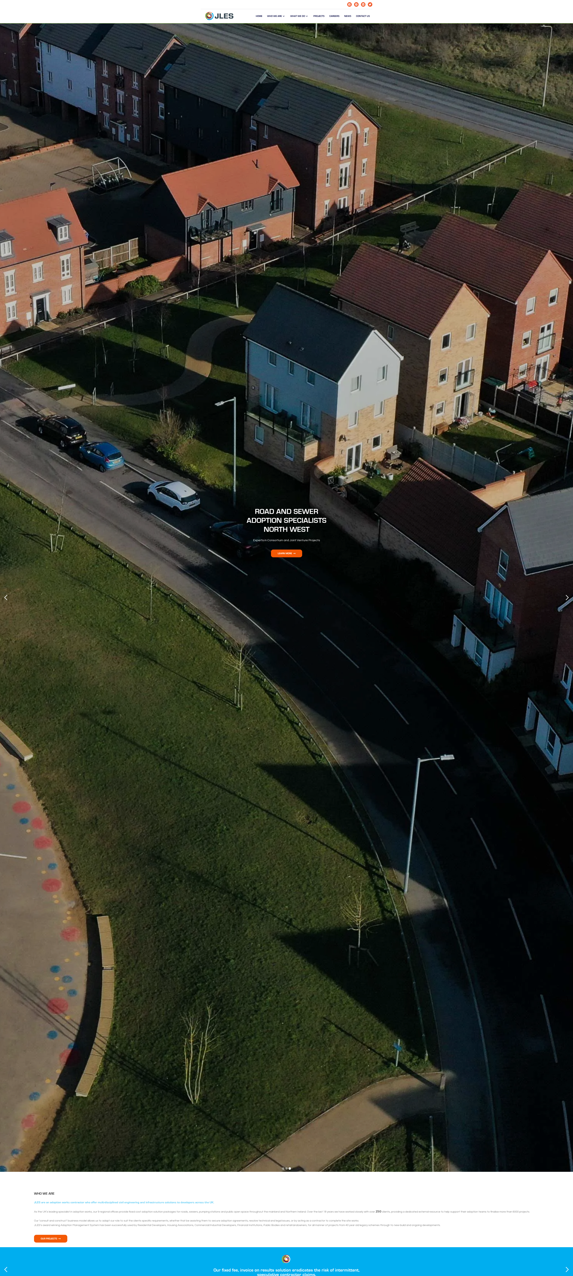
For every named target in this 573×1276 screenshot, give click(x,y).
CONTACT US (363, 16)
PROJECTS (319, 16)
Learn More (286, 553)
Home (259, 16)
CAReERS (334, 16)
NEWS (347, 16)
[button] (276, 16)
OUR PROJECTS (51, 1238)
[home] (219, 16)
